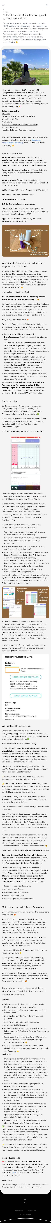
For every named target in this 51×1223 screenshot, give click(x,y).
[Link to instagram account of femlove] (47, 5)
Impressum (19, 1210)
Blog (25, 1203)
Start (25, 1199)
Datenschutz (31, 1210)
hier (14, 1172)
